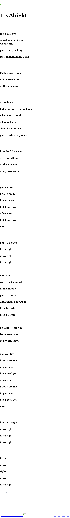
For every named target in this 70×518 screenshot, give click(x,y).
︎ (59, 515)
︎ (63, 515)
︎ (68, 515)
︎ (55, 515)
